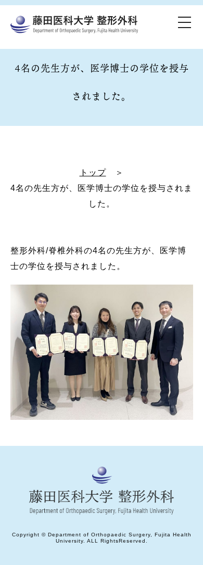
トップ (93, 172)
